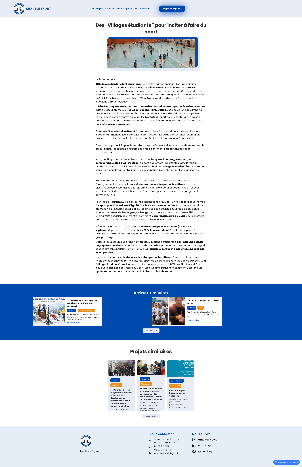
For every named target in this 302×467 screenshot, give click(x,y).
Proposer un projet (172, 8)
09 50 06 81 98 (162, 446)
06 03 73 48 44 (162, 449)
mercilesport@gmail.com (169, 453)
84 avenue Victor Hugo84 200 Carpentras (167, 440)
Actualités (110, 8)
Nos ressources (142, 8)
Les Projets (97, 8)
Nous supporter (124, 8)
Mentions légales (90, 451)
